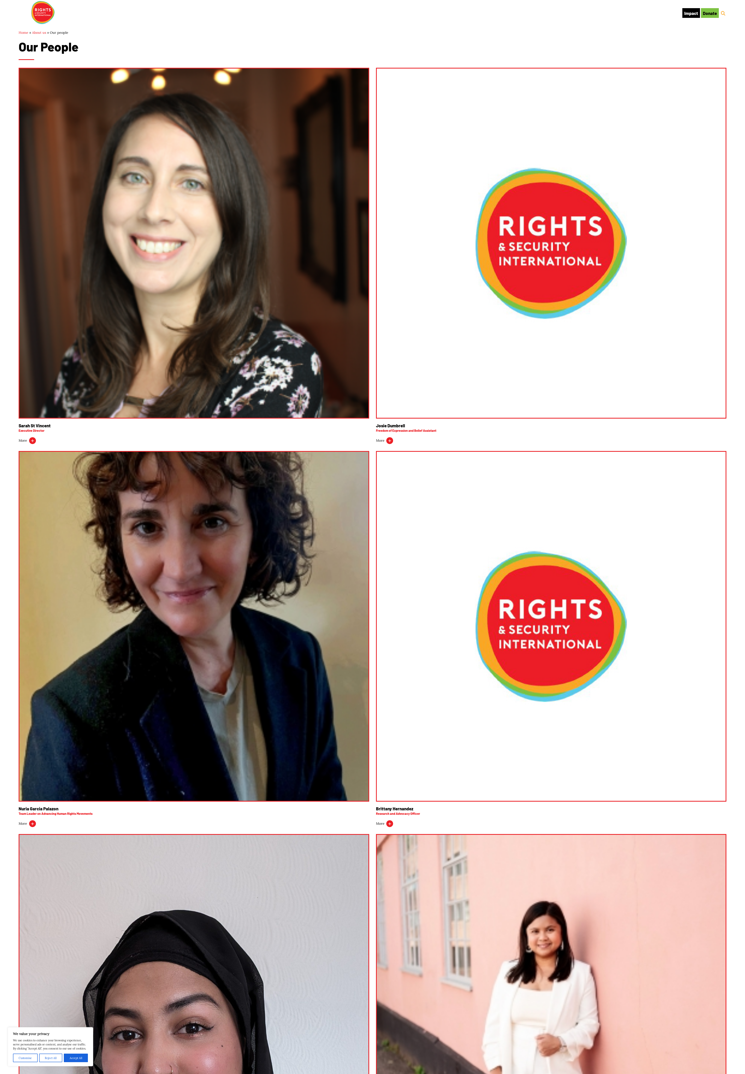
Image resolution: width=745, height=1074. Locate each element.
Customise (25, 1058)
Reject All (51, 1058)
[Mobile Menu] (23, 12)
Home (23, 32)
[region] (50, 1046)
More (23, 440)
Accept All (76, 1058)
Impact (691, 13)
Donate (710, 13)
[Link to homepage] (43, 13)
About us (39, 32)
